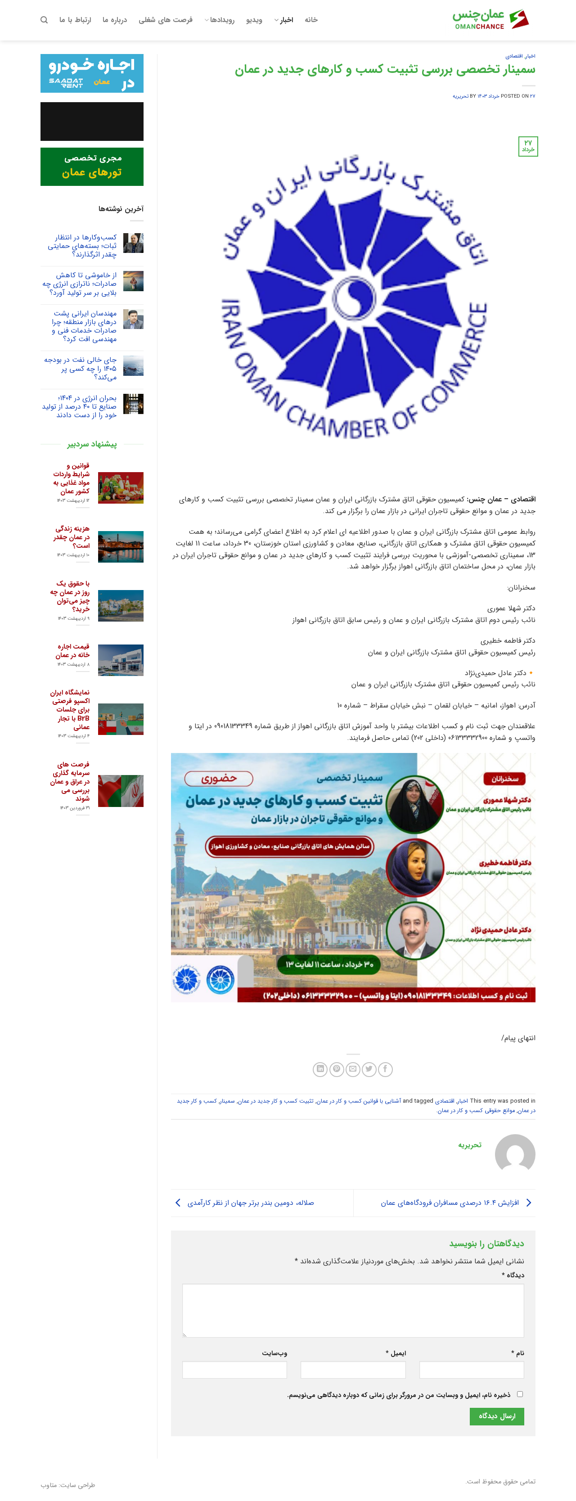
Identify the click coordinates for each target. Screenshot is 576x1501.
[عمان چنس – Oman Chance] (491, 20)
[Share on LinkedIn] (320, 1069)
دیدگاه (513, 1276)
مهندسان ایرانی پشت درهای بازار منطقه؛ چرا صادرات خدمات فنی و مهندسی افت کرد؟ (84, 326)
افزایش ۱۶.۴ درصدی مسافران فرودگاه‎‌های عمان (451, 1202)
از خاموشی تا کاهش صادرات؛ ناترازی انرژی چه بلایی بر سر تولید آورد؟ (79, 284)
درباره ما (115, 20)
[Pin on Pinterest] (336, 1069)
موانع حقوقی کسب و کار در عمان (476, 1110)
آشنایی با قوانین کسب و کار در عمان (359, 1101)
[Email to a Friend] (353, 1069)
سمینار (227, 1101)
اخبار (286, 20)
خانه (311, 20)
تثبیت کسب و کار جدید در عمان (276, 1101)
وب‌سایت (274, 1353)
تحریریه (460, 96)
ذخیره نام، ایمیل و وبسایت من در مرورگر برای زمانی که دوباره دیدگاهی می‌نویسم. (398, 1395)
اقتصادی (514, 56)
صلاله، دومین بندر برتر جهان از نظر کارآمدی (249, 1202)
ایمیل (395, 1353)
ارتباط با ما (75, 20)
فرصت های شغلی (166, 20)
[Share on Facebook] (385, 1069)
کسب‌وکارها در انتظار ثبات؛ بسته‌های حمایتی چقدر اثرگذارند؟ (82, 246)
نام (517, 1353)
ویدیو (254, 20)
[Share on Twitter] (369, 1069)
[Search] (44, 20)
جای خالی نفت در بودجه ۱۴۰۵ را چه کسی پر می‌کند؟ (80, 369)
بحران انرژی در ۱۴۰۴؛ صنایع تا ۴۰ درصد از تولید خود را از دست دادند (79, 407)
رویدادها (222, 20)
